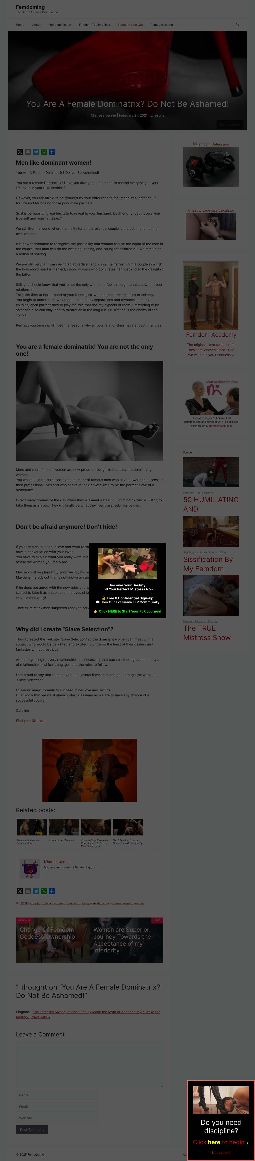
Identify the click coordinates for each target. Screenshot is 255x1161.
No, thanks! (221, 1153)
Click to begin (221, 1142)
